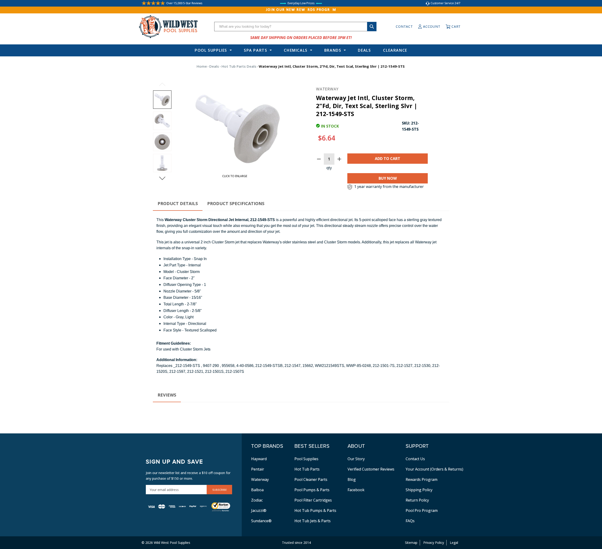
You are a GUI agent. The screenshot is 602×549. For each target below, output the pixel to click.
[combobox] (295, 26)
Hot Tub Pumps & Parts (315, 510)
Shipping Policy (419, 489)
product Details (178, 203)
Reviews (167, 395)
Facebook (356, 489)
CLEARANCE (395, 50)
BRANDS (332, 50)
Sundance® (261, 520)
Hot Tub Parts (307, 469)
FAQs (410, 520)
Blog (352, 479)
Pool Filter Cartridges (313, 500)
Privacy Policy (433, 542)
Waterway (260, 479)
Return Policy (417, 500)
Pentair (257, 469)
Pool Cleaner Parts (310, 479)
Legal (454, 542)
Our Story (356, 458)
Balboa (257, 489)
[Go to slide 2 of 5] (162, 178)
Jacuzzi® (258, 510)
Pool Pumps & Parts (311, 489)
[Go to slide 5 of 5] (162, 84)
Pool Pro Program (422, 510)
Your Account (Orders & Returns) (434, 469)
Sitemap (411, 542)
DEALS (364, 50)
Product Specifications (235, 203)
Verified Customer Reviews (371, 469)
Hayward (259, 458)
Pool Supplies (211, 50)
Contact (404, 26)
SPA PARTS (255, 50)
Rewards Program (421, 479)
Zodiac (257, 500)
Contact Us (415, 458)
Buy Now (388, 178)
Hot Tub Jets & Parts (312, 520)
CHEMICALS (295, 50)
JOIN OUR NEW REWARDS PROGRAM (301, 10)
